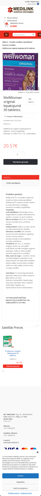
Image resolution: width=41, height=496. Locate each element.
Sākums (5, 42)
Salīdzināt (12, 21)
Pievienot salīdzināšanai (15, 116)
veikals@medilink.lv (11, 442)
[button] (37, 452)
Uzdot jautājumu (13, 183)
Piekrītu (20, 476)
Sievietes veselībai (8, 45)
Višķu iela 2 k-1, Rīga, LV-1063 (15, 417)
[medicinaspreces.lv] (20, 10)
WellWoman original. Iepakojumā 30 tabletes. (18, 48)
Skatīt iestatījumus (20, 488)
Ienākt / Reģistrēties (32, 1)
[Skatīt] (3, 371)
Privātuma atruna (13, 493)
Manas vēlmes (12, 18)
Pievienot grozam (20, 162)
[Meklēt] (33, 34)
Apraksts (7, 177)
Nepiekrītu (21, 482)
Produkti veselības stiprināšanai (20, 42)
